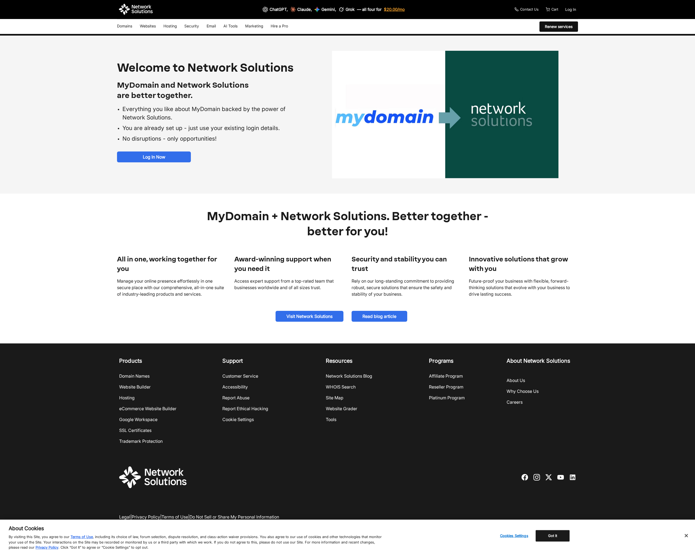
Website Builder (135, 387)
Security (191, 26)
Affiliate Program (446, 376)
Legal (124, 517)
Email (211, 26)
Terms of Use (175, 517)
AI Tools (230, 26)
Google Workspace (138, 419)
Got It (552, 535)
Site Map (334, 397)
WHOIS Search (341, 387)
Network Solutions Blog (349, 376)
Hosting (170, 26)
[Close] (686, 536)
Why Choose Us (523, 391)
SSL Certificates (135, 430)
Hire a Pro (279, 26)
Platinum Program (447, 397)
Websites (148, 26)
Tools (331, 419)
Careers (515, 402)
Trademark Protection (141, 441)
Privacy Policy (146, 517)
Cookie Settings (238, 419)
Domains (124, 26)
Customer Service (240, 376)
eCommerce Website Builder (147, 408)
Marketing (254, 26)
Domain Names (134, 376)
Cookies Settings (514, 535)
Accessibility (235, 387)
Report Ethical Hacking (245, 408)
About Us (516, 380)
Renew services (559, 26)
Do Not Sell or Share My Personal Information (234, 517)
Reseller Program (446, 387)
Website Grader (341, 408)
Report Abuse (235, 397)
